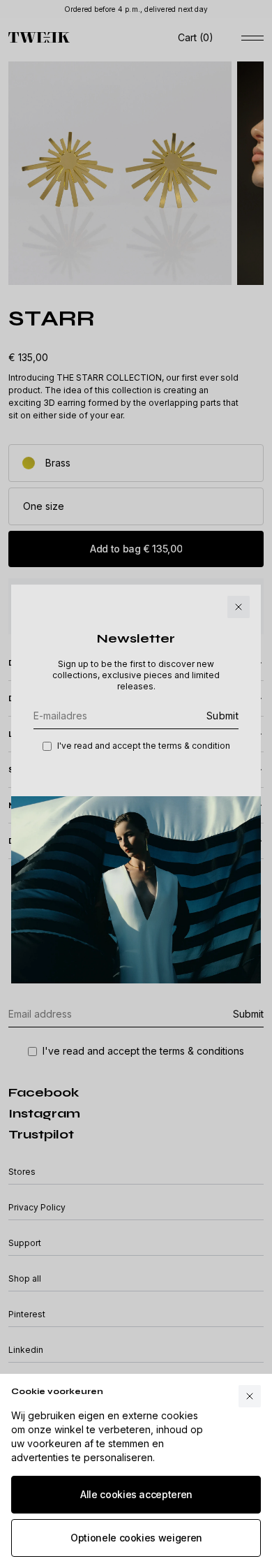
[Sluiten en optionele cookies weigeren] (250, 1396)
